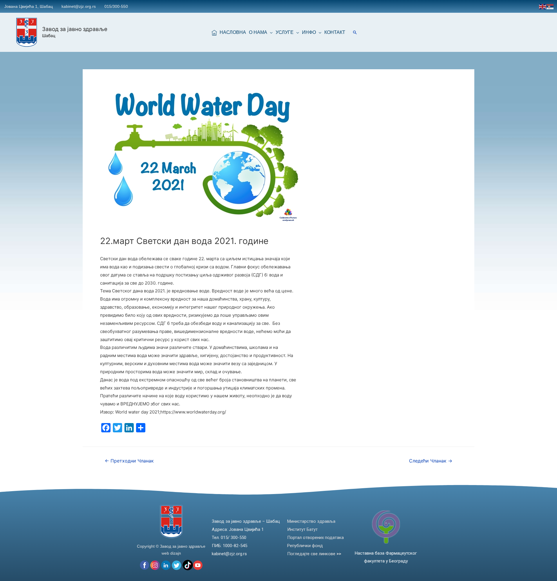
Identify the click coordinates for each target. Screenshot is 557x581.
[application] (270, 32)
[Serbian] (550, 6)
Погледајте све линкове (314, 553)
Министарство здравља (311, 521)
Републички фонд (305, 545)
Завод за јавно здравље (74, 29)
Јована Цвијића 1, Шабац (28, 6)
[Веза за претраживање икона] (354, 32)
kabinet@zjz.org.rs (79, 6)
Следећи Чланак (430, 461)
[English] (543, 6)
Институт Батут (302, 529)
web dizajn (171, 553)
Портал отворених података (315, 537)
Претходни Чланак (129, 461)
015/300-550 (116, 6)
